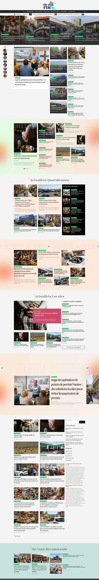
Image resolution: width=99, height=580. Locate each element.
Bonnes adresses (38, 11)
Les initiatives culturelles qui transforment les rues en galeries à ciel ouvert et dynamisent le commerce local (51, 505)
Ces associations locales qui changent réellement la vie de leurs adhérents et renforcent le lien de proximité (73, 340)
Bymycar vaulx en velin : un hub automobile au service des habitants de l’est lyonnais (58, 68)
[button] (97, 31)
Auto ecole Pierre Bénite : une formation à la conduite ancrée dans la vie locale (37, 39)
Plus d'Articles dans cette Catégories (74, 347)
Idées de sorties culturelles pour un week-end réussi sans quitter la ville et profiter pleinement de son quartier (77, 202)
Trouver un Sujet (68, 420)
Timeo (21, 439)
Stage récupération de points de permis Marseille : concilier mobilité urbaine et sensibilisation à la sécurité (77, 221)
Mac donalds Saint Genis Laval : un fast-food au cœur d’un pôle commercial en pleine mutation (76, 106)
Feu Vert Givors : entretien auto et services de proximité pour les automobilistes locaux (71, 14)
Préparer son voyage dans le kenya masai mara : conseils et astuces (41, 14)
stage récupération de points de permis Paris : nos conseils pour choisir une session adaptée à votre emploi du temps (30, 82)
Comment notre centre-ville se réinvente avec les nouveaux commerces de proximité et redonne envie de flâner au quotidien (58, 53)
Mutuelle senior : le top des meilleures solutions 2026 (46, 133)
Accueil (24, 11)
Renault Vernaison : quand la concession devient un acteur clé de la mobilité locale (86, 39)
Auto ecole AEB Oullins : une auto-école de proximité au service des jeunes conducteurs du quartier (45, 165)
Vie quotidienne (64, 11)
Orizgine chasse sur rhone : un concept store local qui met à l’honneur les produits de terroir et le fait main (26, 529)
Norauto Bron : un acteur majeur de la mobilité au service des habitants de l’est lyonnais (58, 81)
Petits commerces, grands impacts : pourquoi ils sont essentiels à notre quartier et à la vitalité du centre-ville (77, 281)
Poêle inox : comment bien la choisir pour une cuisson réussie (46, 142)
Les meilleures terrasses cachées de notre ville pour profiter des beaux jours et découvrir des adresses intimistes (76, 230)
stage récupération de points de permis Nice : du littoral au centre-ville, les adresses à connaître (58, 95)
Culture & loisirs (46, 11)
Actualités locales (30, 11)
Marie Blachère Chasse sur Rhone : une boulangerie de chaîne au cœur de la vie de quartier (58, 108)
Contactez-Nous (71, 11)
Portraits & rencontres (55, 11)
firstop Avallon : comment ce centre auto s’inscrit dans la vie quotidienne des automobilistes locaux (61, 38)
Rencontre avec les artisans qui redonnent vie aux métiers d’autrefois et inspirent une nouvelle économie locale (12, 38)
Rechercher (82, 422)
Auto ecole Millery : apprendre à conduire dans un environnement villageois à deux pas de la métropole (77, 193)
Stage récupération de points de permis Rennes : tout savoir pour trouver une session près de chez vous (73, 331)
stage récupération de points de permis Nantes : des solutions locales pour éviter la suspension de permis (66, 389)
